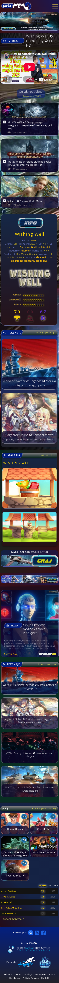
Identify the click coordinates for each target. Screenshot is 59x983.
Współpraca (40, 974)
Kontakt (45, 978)
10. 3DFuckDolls (8, 913)
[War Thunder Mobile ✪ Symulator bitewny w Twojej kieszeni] (29, 798)
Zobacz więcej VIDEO (31, 95)
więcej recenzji (48, 664)
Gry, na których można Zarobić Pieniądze (34, 629)
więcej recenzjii (46, 332)
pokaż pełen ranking (45, 808)
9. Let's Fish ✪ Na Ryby (11, 907)
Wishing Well (29, 234)
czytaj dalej (12, 653)
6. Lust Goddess (8, 891)
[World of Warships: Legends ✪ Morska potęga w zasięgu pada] (29, 696)
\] (53, 654)
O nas (18, 974)
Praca (52, 974)
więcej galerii (48, 455)
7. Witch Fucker (8, 896)
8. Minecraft (6, 902)
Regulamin (14, 978)
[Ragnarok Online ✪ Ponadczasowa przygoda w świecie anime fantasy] (29, 730)
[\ (40, 654)
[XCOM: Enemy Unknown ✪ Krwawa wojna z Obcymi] (29, 764)
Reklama (8, 974)
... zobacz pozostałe (12, 919)
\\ (44, 654)
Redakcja (27, 974)
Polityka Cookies (30, 978)
